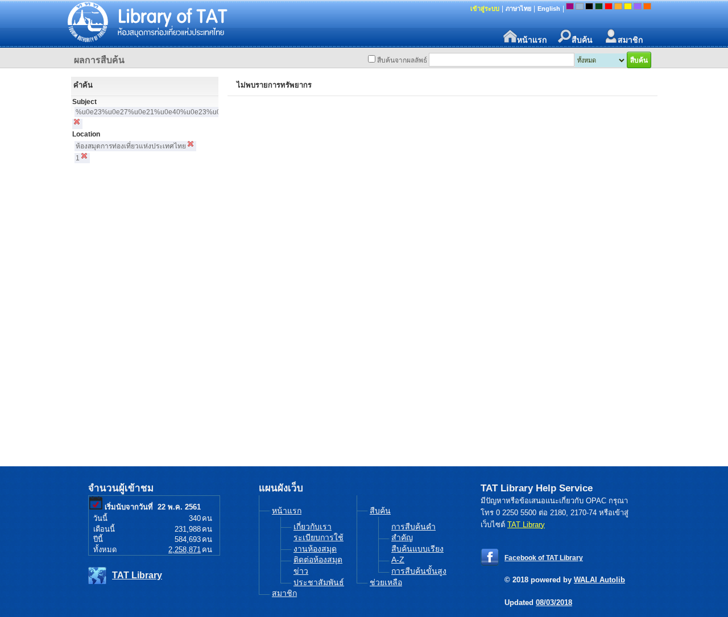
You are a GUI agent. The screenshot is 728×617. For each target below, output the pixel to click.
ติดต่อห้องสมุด (317, 559)
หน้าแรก (532, 39)
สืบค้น (582, 39)
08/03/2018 (554, 602)
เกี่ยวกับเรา (312, 526)
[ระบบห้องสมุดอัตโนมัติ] (224, 22)
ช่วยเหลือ (386, 582)
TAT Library (137, 575)
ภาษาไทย (518, 8)
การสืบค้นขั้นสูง (418, 570)
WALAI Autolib (599, 579)
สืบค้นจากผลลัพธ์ (402, 60)
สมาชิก (630, 39)
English (548, 8)
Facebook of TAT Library (543, 558)
